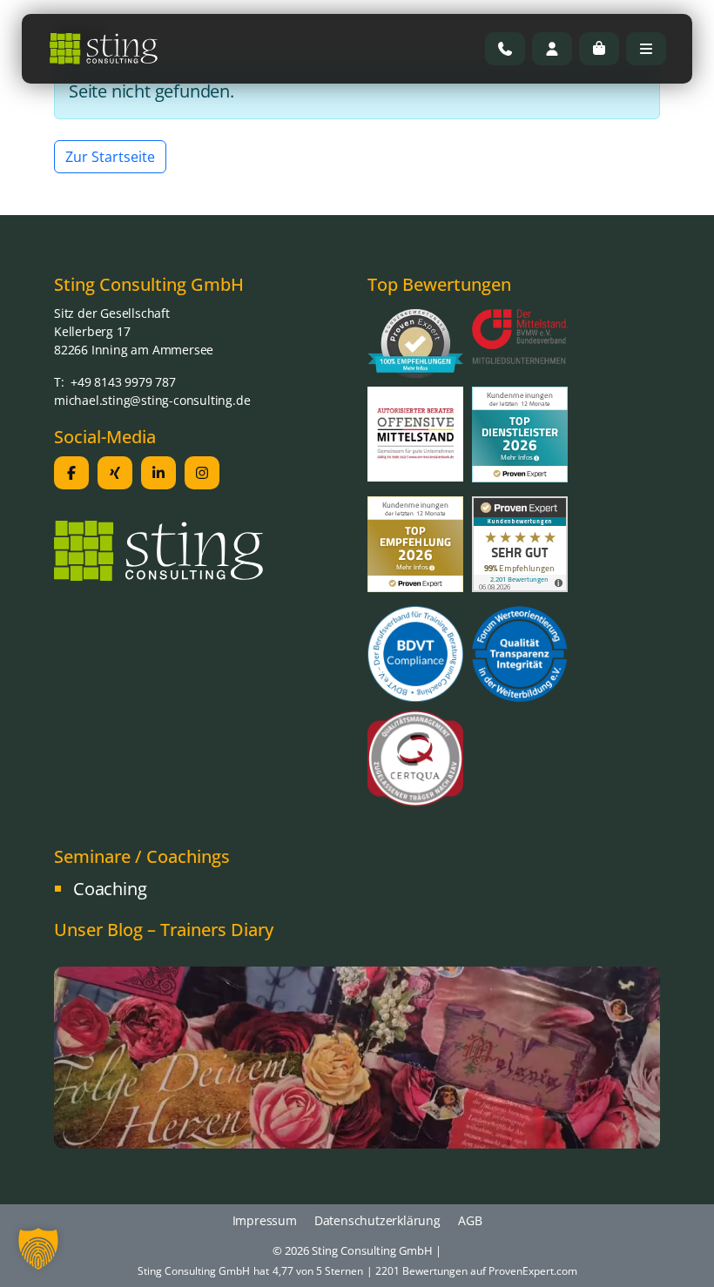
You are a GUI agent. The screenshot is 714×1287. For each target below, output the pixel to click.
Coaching (109, 888)
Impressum (264, 1220)
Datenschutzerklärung (377, 1220)
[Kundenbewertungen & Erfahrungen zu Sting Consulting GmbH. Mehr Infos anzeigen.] (520, 543)
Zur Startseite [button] (110, 156)
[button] (38, 1248)
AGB (470, 1220)
